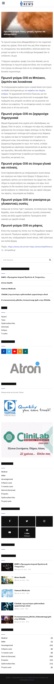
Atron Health (6, 283)
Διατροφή (5, 326)
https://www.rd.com (17, 246)
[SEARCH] (50, 260)
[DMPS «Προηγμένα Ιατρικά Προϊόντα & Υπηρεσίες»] (7, 567)
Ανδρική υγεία (6, 483)
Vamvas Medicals (8, 288)
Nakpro (31, 680)
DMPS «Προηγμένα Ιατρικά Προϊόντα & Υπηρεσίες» (23, 277)
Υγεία (3, 320)
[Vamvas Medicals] (7, 593)
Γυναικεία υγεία (7, 486)
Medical (4, 471)
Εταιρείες (4, 493)
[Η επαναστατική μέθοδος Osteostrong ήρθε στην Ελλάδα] (7, 620)
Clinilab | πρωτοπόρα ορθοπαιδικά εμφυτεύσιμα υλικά (24, 294)
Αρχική (4, 316)
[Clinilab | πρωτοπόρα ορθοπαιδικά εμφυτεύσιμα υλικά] (7, 606)
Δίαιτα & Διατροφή (8, 490)
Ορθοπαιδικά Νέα (8, 323)
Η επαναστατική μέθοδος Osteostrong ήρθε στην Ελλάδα (25, 300)
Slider (3, 475)
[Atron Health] (7, 580)
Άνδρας (4, 330)
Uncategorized (7, 479)
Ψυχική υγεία (6, 501)
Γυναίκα (4, 333)
